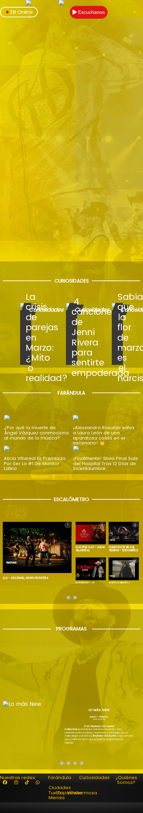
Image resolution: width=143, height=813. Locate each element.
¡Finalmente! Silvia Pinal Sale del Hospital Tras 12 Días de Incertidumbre (105, 463)
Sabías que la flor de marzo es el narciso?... (122, 337)
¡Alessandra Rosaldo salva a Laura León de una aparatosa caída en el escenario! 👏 (103, 435)
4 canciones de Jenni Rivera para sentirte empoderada (76, 337)
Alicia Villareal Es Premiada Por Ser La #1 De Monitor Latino (35, 463)
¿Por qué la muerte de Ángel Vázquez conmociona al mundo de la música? (36, 433)
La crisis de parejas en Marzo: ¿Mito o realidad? (30, 337)
